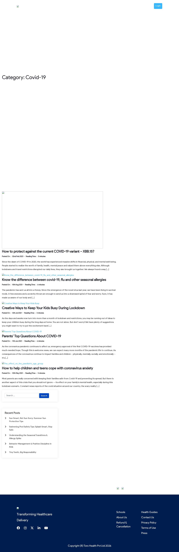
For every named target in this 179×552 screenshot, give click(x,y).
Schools (120, 512)
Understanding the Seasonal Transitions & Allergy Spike (28, 437)
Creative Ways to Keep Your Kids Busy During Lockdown (43, 308)
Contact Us (147, 517)
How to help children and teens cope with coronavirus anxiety (47, 368)
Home (99, 5)
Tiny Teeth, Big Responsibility (22, 452)
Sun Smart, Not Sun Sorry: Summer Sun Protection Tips (27, 420)
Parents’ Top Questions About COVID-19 (31, 336)
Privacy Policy (148, 522)
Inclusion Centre (123, 5)
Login (158, 5)
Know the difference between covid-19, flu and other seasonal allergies (54, 280)
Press (144, 533)
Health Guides (139, 5)
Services (108, 5)
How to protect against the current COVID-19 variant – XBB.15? (48, 251)
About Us (121, 517)
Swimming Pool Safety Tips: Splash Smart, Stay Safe (30, 428)
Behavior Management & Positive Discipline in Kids (30, 445)
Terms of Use (148, 527)
